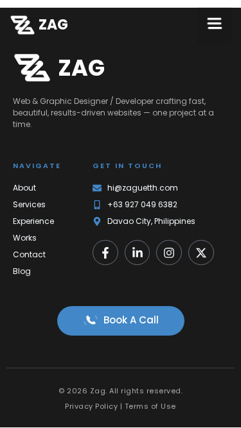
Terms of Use (150, 406)
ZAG (53, 25)
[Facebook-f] (105, 253)
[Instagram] (169, 253)
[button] (214, 25)
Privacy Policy (91, 406)
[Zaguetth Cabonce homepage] (22, 25)
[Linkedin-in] (137, 253)
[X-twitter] (201, 253)
